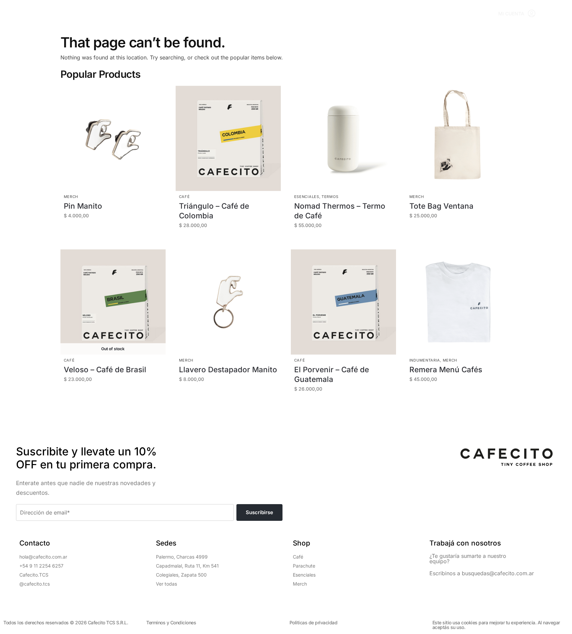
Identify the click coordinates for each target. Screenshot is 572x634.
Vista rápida (113, 154)
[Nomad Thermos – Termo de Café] (343, 138)
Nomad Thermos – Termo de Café (339, 210)
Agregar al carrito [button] (116, 233)
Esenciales (306, 196)
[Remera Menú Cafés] (458, 302)
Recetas (210, 13)
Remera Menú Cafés (445, 369)
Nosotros (327, 13)
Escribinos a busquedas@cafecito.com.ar (481, 573)
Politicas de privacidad (314, 622)
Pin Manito (83, 205)
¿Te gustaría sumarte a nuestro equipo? (467, 559)
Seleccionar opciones (231, 242)
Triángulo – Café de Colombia (214, 210)
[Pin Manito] (113, 138)
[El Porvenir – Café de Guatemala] (343, 302)
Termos (330, 196)
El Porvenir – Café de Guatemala (331, 374)
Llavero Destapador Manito (228, 369)
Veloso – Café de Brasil (105, 369)
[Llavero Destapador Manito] (228, 302)
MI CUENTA (511, 13)
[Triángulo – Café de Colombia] (228, 138)
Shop (133, 13)
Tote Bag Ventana (441, 205)
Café (184, 196)
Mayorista (284, 13)
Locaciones (169, 13)
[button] (557, 13)
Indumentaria (424, 360)
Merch (71, 196)
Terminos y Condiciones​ (171, 622)
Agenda (245, 13)
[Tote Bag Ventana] (458, 138)
